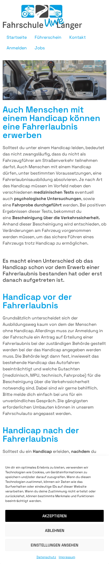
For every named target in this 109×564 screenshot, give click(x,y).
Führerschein (48, 37)
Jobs (40, 48)
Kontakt (77, 37)
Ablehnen (54, 530)
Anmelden (17, 48)
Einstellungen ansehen (54, 545)
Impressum (67, 557)
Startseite (17, 37)
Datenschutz (46, 557)
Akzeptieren (54, 515)
